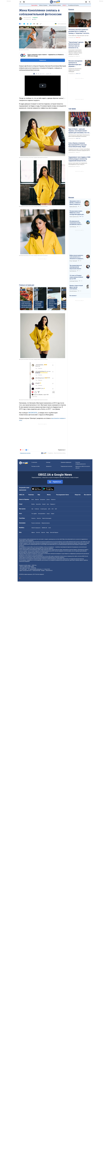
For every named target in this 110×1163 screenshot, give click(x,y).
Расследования (60, 494)
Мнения (71, 197)
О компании (34, 462)
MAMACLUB (44, 527)
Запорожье (42, 499)
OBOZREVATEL (33, 413)
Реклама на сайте (35, 466)
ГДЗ (32, 508)
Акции (48, 513)
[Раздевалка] (43, 453)
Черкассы (53, 499)
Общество (78, 494)
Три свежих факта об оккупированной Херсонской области (76, 267)
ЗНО (53, 508)
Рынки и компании (35, 523)
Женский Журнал (54, 532)
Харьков (37, 499)
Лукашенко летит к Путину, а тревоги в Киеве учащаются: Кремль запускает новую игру (75, 202)
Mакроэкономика (46, 523)
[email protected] (36, 570)
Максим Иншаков (27, 17)
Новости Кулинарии (46, 518)
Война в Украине (43, 5)
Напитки (39, 518)
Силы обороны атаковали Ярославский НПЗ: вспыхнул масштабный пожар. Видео (77, 144)
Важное (71, 9)
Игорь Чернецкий (73, 260)
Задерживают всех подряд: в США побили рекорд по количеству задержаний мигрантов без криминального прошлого (79, 159)
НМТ (56, 508)
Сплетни (38, 532)
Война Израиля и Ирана (55, 5)
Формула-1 (52, 504)
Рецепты (33, 518)
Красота (43, 532)
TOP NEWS (72, 109)
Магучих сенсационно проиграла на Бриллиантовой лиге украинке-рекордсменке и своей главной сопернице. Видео (75, 63)
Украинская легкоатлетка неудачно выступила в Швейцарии (74, 70)
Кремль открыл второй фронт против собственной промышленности (76, 287)
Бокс (48, 504)
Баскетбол (38, 504)
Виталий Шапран (73, 291)
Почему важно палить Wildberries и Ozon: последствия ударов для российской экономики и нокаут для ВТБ (77, 212)
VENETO (64, 5)
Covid (49, 527)
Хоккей (43, 504)
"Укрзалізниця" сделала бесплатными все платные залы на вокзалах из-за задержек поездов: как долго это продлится (75, 45)
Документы (48, 466)
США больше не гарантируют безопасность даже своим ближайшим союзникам (79, 135)
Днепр (48, 499)
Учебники (37, 508)
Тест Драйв (34, 513)
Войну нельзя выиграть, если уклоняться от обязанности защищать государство (76, 257)
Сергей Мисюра (73, 226)
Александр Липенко (74, 281)
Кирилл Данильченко (74, 216)
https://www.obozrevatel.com (68, 539)
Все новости (87, 494)
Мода (47, 532)
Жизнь (49, 494)
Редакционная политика (25, 453)
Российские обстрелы (73, 5)
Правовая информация (66, 462)
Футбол (33, 504)
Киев (32, 499)
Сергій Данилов (73, 271)
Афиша (33, 532)
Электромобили (41, 513)
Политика (31, 494)
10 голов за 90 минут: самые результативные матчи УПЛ (76, 277)
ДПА (49, 508)
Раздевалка (35, 17)
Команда (48, 462)
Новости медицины (35, 527)
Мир (39, 494)
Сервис (52, 513)
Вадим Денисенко (73, 206)
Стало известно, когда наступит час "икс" (78, 35)
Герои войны (34, 5)
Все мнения (73, 295)
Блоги (67, 494)
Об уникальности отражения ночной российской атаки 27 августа (75, 222)
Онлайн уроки (43, 508)
